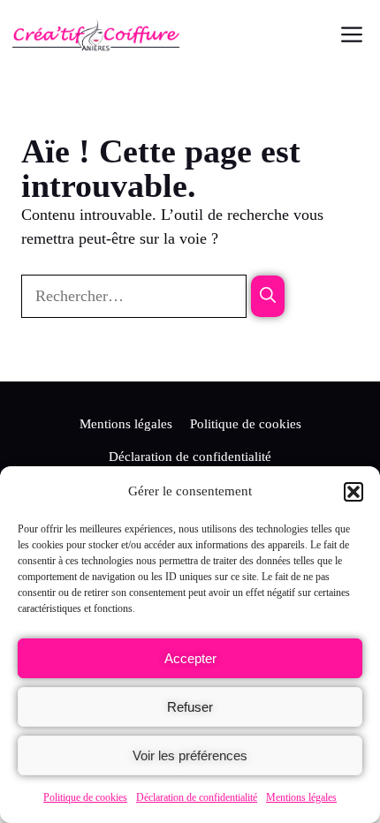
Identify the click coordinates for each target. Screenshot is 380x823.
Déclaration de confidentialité (196, 797)
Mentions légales (301, 797)
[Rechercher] (268, 296)
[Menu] (350, 35)
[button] (353, 492)
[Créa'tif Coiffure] (96, 35)
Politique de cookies (85, 797)
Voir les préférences (190, 755)
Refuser (190, 706)
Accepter (190, 658)
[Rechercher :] (136, 296)
